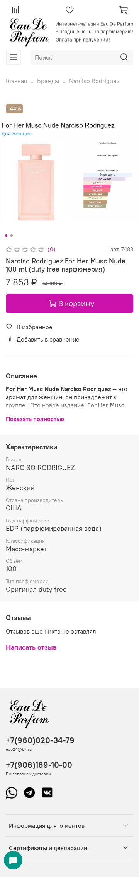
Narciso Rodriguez (94, 81)
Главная (16, 81)
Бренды (48, 81)
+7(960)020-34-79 (40, 740)
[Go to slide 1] (6, 235)
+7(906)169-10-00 (39, 765)
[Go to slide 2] (11, 235)
